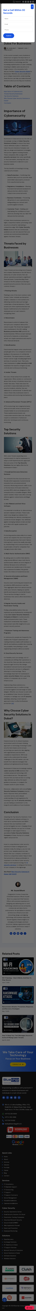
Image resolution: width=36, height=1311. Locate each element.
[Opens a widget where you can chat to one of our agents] (29, 1308)
